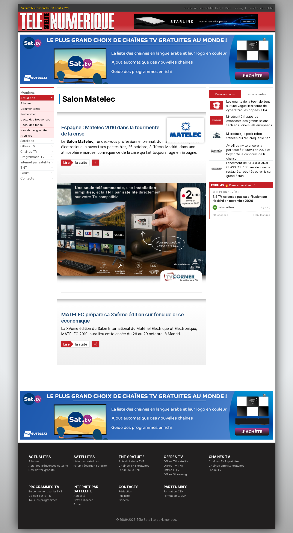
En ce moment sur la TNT (45, 491)
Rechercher (28, 114)
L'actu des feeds (32, 124)
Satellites (27, 141)
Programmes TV (32, 157)
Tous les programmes (43, 500)
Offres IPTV (171, 470)
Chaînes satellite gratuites (226, 465)
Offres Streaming (175, 474)
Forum (25, 173)
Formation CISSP (175, 495)
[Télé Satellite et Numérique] (67, 21)
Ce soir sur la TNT (41, 495)
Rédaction (125, 491)
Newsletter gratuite (34, 130)
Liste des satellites (86, 461)
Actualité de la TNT (132, 461)
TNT (217, 8)
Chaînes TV (28, 151)
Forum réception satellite (90, 465)
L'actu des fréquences (35, 119)
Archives (26, 135)
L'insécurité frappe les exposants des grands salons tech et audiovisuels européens (249, 120)
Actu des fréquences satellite (48, 465)
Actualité (79, 495)
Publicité (124, 495)
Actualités (27, 98)
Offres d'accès (83, 500)
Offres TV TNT (174, 465)
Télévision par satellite (197, 8)
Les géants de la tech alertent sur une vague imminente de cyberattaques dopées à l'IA (248, 105)
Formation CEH (173, 491)
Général (124, 500)
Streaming (236, 8)
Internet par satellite (259, 8)
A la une (26, 103)
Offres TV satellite (176, 461)
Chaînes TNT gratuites (134, 465)
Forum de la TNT (130, 470)
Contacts (27, 178)
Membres (27, 92)
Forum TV (215, 470)
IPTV (225, 8)
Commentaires (30, 108)
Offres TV (27, 146)
